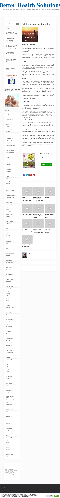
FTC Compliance (26, 14)
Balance (7, 143)
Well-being (8, 442)
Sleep (7, 402)
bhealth (26, 179)
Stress (7, 411)
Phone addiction (9, 352)
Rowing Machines (9, 369)
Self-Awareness (9, 376)
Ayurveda (8, 136)
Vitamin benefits (9, 432)
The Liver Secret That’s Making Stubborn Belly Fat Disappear (11, 33)
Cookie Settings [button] (49, 495)
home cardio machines (10, 272)
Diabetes (7, 188)
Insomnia (8, 283)
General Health (9, 241)
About (16, 14)
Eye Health (8, 218)
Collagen (7, 166)
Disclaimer (33, 14)
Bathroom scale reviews (11, 145)
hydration (8, 276)
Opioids (7, 343)
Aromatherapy (9, 129)
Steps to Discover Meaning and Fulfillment (11, 56)
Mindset (7, 333)
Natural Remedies (9, 340)
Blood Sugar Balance (10, 150)
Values (7, 430)
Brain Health (8, 155)
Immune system (9, 279)
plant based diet (9, 355)
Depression (8, 183)
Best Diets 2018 (9, 147)
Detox (7, 185)
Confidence (8, 171)
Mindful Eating (9, 326)
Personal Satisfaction (10, 350)
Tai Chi (7, 421)
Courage (7, 173)
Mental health (9, 314)
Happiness (8, 255)
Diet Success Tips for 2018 (11, 195)
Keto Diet (8, 293)
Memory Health (9, 310)
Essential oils (8, 211)
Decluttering (8, 178)
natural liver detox (9, 338)
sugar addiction (9, 416)
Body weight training (10, 152)
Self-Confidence (9, 383)
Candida (7, 159)
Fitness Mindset (9, 230)
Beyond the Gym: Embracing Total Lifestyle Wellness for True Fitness (11, 41)
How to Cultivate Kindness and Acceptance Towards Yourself (11, 65)
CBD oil (7, 162)
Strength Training (9, 409)
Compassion (8, 169)
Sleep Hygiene (9, 404)
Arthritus (8, 131)
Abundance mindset (10, 114)
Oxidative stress (9, 345)
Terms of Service (29, 492)
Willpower (8, 449)
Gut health (8, 250)
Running (7, 371)
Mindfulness (8, 331)
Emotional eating (9, 204)
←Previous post (31, 269)
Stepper (7, 406)
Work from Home (9, 454)
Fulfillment (8, 235)
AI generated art (9, 119)
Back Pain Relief (9, 140)
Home (12, 14)
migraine (8, 324)
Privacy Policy (39, 14)
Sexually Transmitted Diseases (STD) (10, 397)
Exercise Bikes (9, 214)
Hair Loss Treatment (10, 253)
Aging (7, 117)
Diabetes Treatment (10, 190)
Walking (7, 435)
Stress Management (10, 414)
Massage (7, 300)
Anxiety (7, 126)
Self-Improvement (9, 390)
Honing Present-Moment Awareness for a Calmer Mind (11, 60)
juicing (7, 291)
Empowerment (9, 207)
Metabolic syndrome (10, 319)
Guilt (7, 248)
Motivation (8, 336)
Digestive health (9, 200)
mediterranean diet (10, 307)
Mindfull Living (9, 328)
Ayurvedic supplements (11, 138)
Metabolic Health (9, 317)
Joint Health (8, 288)
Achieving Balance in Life (11, 48)
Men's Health (8, 312)
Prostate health (9, 359)
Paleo (7, 347)
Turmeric (8, 425)
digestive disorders (10, 197)
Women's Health (9, 451)
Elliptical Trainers (9, 202)
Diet (7, 192)
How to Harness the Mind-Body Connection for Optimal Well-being (11, 52)
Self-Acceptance (9, 373)
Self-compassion (9, 381)
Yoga (7, 456)
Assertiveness (9, 133)
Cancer (7, 157)
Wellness (8, 444)
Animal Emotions (9, 121)
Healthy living (9, 265)
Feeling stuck (8, 223)
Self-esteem (8, 388)
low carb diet (8, 298)
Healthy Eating (9, 260)
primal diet (8, 357)
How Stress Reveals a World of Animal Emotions (11, 38)
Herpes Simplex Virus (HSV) (11, 269)
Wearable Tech (9, 437)
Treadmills (8, 423)
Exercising (8, 216)
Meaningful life (9, 302)
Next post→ (45, 269)
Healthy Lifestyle (9, 262)
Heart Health (8, 267)
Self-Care (8, 378)
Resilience (8, 366)
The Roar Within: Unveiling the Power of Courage (11, 46)
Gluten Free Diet (9, 243)
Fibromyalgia (8, 226)
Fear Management (9, 221)
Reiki (7, 364)
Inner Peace (8, 281)
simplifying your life (10, 399)
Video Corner (46, 14)
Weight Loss (8, 440)
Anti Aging (8, 124)
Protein (7, 362)
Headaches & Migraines (10, 257)
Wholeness (8, 447)
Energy (7, 209)
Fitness (7, 228)
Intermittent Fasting (10, 286)
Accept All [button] (56, 495)
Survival (7, 418)
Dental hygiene (9, 181)
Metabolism (8, 321)
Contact (20, 14)
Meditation (8, 305)
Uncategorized (9, 428)
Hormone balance (9, 274)
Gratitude (8, 246)
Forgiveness (8, 233)
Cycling (7, 176)
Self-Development (9, 385)
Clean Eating (8, 164)
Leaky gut (8, 295)
